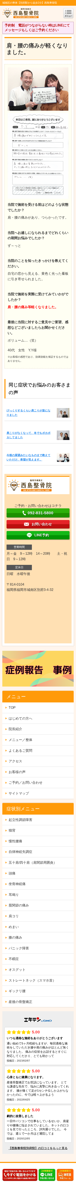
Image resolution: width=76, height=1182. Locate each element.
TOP (12, 707)
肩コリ (14, 916)
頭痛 (12, 873)
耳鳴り (14, 894)
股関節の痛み (19, 905)
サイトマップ (19, 793)
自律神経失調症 (20, 852)
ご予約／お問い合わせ (25, 782)
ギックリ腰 (17, 991)
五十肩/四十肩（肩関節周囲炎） (33, 862)
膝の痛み (15, 937)
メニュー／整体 (20, 740)
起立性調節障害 (20, 820)
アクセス (15, 761)
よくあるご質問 (20, 750)
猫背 (12, 830)
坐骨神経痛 (17, 884)
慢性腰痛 (15, 841)
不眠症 (14, 959)
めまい (14, 927)
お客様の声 (17, 772)
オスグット (17, 969)
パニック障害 (19, 948)
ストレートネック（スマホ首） (32, 980)
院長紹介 (15, 729)
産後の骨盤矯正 (20, 1002)
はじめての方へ (20, 718)
